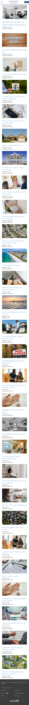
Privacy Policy (17, 690)
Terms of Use (3, 690)
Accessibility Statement (19, 693)
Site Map (2, 695)
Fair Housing (3, 693)
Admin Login (16, 695)
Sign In (26, 2)
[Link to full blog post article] (14, 12)
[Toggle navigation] (1, 2)
